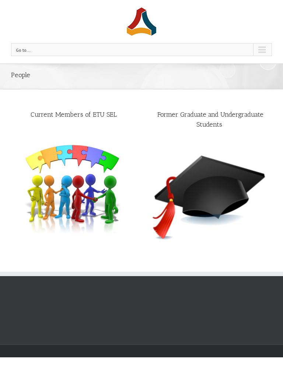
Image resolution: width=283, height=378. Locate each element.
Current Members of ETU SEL (74, 114)
